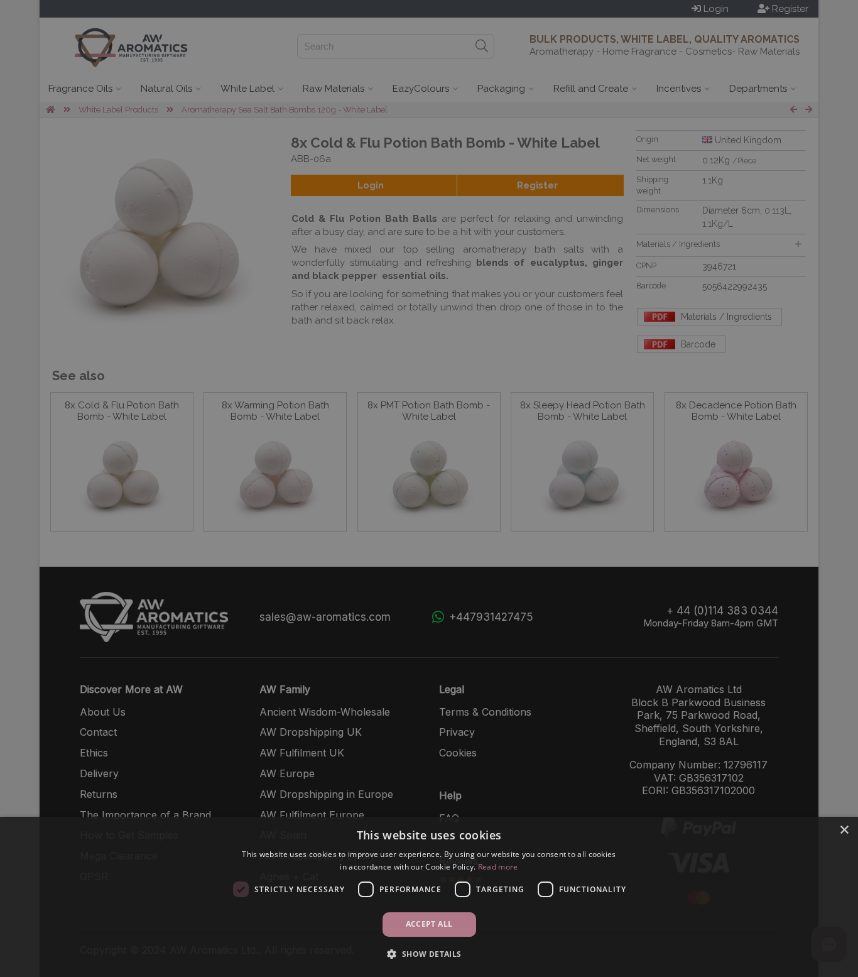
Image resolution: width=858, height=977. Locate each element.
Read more (498, 866)
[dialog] (429, 897)
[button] (428, 954)
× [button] (844, 830)
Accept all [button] (429, 924)
